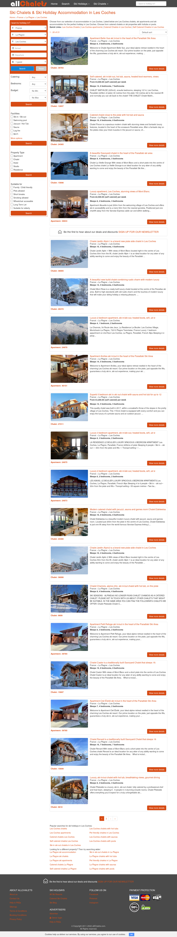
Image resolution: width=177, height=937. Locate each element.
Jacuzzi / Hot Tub (21, 123)
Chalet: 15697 (57, 692)
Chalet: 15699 (57, 768)
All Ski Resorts (56, 894)
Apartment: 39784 (59, 653)
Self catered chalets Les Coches (64, 841)
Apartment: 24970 (59, 347)
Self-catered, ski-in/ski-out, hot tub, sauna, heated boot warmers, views (124, 76)
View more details (156, 68)
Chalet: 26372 (57, 309)
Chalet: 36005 (57, 270)
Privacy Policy (16, 919)
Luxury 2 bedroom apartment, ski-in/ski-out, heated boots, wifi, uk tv (122, 317)
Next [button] (85, 51)
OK (131, 934)
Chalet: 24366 (57, 538)
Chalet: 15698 (57, 182)
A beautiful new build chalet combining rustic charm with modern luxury (124, 279)
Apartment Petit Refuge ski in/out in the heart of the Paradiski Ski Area (124, 624)
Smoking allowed (21, 197)
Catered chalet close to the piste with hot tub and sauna (117, 114)
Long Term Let (20, 204)
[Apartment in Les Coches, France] (69, 204)
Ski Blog (53, 902)
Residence (18, 169)
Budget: (14, 90)
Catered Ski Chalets (58, 898)
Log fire (17, 130)
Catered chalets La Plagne (61, 864)
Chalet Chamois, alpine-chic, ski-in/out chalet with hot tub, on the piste (124, 586)
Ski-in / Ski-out (20, 116)
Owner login (56, 917)
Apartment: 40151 (59, 385)
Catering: (15, 76)
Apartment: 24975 (59, 462)
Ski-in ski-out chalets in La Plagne (104, 852)
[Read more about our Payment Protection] (134, 896)
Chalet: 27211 (57, 424)
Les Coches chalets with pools (102, 841)
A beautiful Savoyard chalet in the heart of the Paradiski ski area (121, 153)
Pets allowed (19, 190)
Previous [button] (53, 51)
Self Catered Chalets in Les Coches (148, 27)
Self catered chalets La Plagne (63, 868)
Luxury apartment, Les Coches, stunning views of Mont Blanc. (120, 191)
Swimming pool (20, 120)
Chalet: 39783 (57, 67)
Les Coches (42, 17)
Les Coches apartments (91, 27)
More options (16, 138)
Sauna (16, 127)
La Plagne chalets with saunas (102, 864)
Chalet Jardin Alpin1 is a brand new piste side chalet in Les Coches (123, 241)
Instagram (93, 902)
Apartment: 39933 (59, 221)
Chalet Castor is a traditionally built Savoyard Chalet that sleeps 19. (123, 662)
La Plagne (30, 17)
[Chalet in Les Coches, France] (69, 51)
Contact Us (14, 898)
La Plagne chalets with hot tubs (103, 856)
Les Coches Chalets (71, 27)
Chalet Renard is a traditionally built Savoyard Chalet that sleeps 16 (123, 739)
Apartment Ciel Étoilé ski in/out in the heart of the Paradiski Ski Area (123, 700)
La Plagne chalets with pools (101, 868)
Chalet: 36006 (57, 577)
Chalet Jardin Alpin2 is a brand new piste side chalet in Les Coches (123, 547)
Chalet (16, 159)
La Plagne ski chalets (59, 856)
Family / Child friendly (23, 187)
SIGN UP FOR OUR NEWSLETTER (139, 231)
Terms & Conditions (18, 910)
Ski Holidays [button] (81, 3)
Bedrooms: (16, 83)
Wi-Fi (16, 134)
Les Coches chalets (58, 828)
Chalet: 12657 (57, 106)
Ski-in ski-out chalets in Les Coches (65, 845)
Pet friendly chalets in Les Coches (104, 832)
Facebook (93, 894)
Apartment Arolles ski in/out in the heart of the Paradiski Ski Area (121, 356)
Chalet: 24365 (57, 144)
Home (54, 3)
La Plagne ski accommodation (63, 852)
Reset (41, 68)
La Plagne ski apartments (61, 860)
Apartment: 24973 (59, 500)
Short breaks (19, 194)
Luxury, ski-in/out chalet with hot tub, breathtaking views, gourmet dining (125, 777)
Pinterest (93, 898)
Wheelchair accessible (23, 201)
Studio (16, 166)
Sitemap (13, 906)
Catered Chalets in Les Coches (117, 27)
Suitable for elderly (22, 208)
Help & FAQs (15, 902)
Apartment (18, 155)
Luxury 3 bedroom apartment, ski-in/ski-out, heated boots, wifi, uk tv (122, 432)
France (20, 17)
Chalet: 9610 (57, 807)
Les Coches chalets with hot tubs (103, 828)
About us (13, 894)
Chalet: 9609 (57, 615)
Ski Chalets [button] (100, 3)
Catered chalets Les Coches (62, 836)
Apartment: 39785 (59, 730)
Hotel (16, 162)
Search (66, 3)
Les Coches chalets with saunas (103, 836)
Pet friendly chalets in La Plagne (103, 860)
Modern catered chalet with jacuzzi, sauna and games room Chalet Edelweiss (128, 509)
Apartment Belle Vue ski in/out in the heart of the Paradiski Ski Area (123, 38)
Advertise (54, 913)
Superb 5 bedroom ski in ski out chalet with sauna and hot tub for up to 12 (125, 394)
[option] (69, 51)
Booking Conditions (18, 915)
